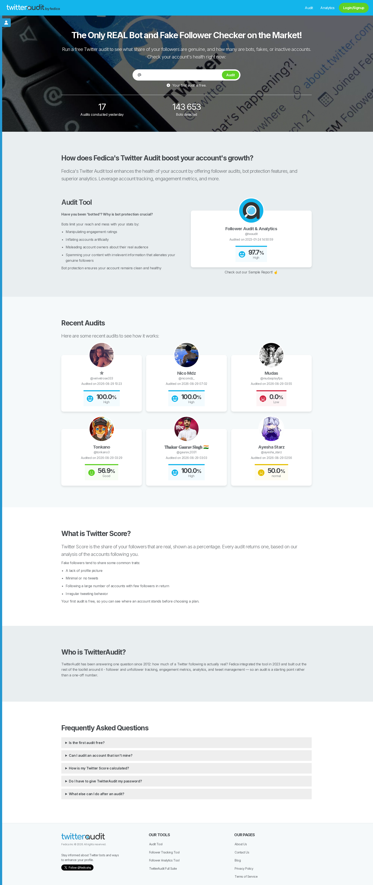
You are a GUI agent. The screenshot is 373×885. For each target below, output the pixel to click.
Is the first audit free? (86, 743)
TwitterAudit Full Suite (163, 868)
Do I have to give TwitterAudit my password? (105, 781)
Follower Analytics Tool (164, 860)
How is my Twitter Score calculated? (99, 768)
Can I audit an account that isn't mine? (100, 755)
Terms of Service (246, 876)
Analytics (327, 8)
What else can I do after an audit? (96, 794)
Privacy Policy (244, 868)
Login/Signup (353, 8)
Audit (309, 8)
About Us (241, 844)
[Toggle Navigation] (6, 22)
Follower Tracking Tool (164, 852)
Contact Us (242, 852)
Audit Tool (156, 844)
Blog (238, 860)
